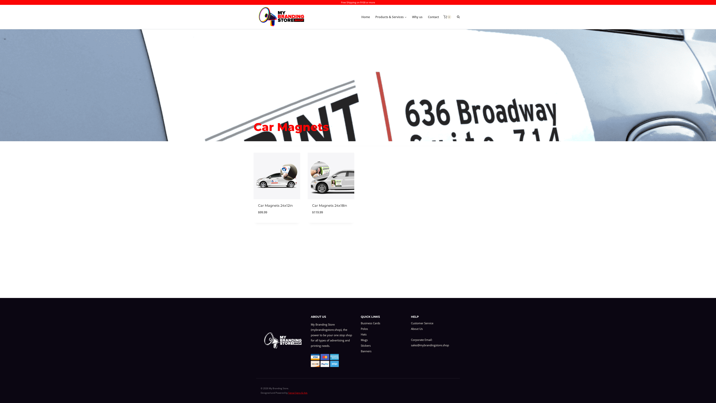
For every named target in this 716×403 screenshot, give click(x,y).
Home (365, 17)
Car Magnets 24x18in (329, 206)
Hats (364, 334)
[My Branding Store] (281, 17)
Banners (366, 351)
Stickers (366, 345)
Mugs (364, 340)
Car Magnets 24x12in (275, 206)
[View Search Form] (456, 16)
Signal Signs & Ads (297, 392)
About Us (417, 329)
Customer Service (422, 323)
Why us (417, 17)
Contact (433, 17)
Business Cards (370, 323)
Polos (364, 329)
